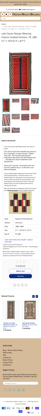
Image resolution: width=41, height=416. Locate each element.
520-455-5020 (13, 9)
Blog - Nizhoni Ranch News (13, 350)
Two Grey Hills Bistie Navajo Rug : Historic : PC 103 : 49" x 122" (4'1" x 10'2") (10, 325)
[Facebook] (5, 390)
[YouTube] (19, 390)
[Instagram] (14, 390)
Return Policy (8, 360)
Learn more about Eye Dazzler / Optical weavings (19, 240)
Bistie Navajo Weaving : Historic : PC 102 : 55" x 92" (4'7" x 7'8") (29, 324)
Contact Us (7, 357)
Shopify (21, 401)
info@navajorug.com (28, 9)
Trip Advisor (7, 365)
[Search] (38, 18)
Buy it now (20, 276)
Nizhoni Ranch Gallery (12, 401)
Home (3, 24)
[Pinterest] (10, 390)
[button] (33, 413)
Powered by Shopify (20, 404)
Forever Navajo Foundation (12, 253)
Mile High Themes (33, 401)
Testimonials (7, 352)
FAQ (4, 355)
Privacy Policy (8, 362)
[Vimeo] (23, 390)
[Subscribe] (35, 383)
